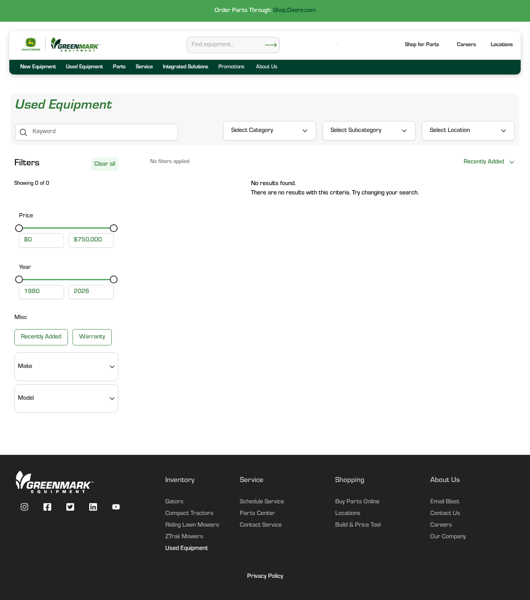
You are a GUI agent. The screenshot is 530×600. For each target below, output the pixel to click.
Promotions (231, 67)
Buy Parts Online (357, 502)
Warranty (92, 337)
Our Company (448, 537)
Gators (174, 502)
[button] (502, 46)
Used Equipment (186, 549)
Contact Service (261, 525)
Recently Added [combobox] (484, 162)
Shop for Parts (422, 45)
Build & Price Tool (358, 525)
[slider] (19, 228)
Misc (20, 318)
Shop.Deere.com (294, 11)
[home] (75, 44)
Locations (347, 514)
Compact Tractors (189, 514)
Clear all (104, 164)
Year (25, 268)
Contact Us (445, 514)
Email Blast (444, 502)
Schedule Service (262, 502)
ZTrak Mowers (184, 537)
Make (25, 367)
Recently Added (41, 337)
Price (26, 216)
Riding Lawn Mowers (192, 525)
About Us (266, 67)
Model (26, 398)
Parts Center (257, 514)
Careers (466, 45)
